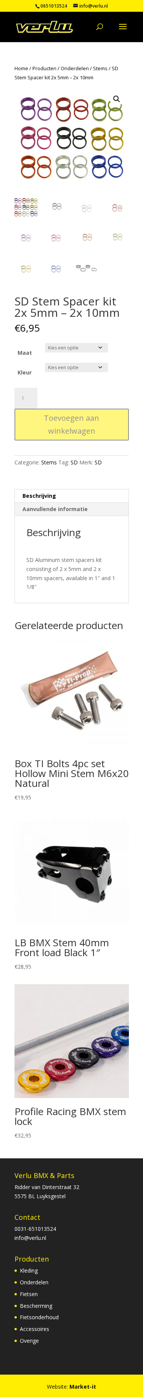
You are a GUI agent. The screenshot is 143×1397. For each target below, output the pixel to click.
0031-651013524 (35, 1228)
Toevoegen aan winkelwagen (71, 424)
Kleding (29, 1270)
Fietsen (29, 1294)
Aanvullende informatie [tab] (55, 509)
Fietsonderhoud (39, 1317)
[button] (117, 99)
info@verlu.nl (30, 1237)
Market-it (82, 1386)
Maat (25, 352)
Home (21, 68)
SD (74, 462)
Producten (44, 68)
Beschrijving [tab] (39, 495)
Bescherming (36, 1305)
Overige (29, 1340)
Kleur (25, 372)
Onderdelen (75, 68)
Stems (100, 68)
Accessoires (34, 1328)
